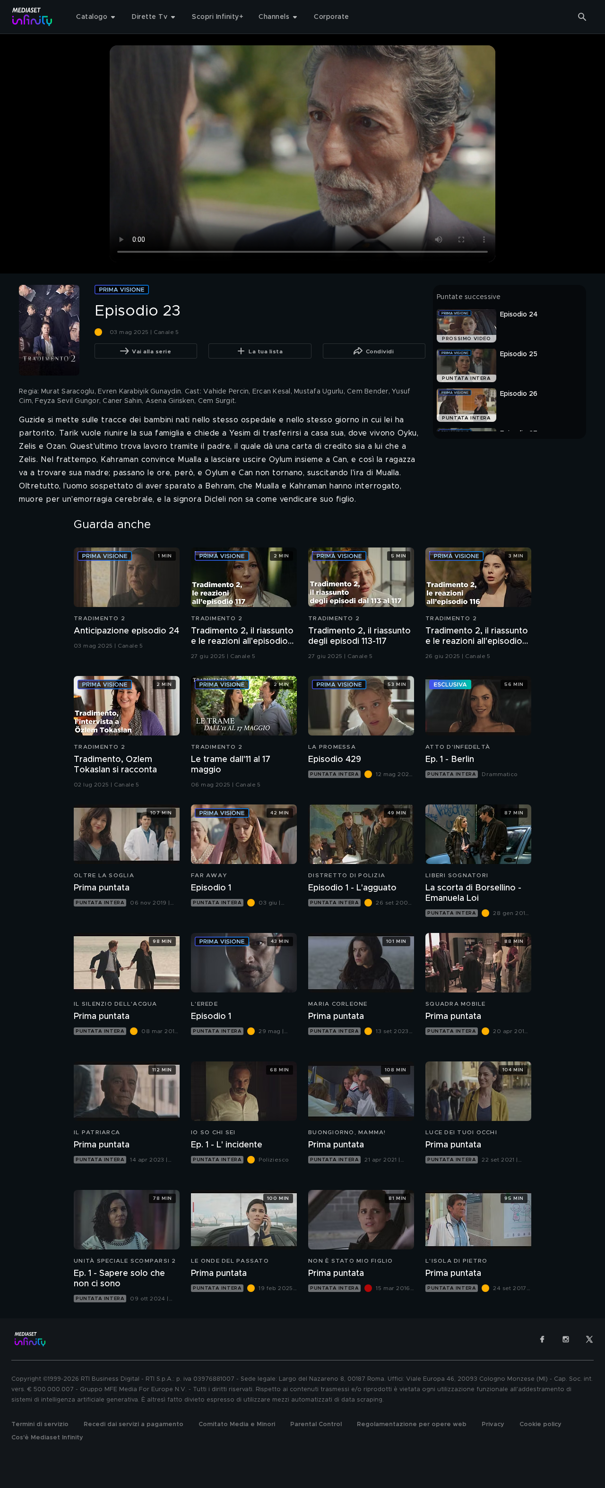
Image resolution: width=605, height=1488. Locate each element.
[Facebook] (542, 1339)
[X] (589, 1339)
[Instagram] (566, 1339)
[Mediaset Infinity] (32, 16)
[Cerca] (582, 17)
